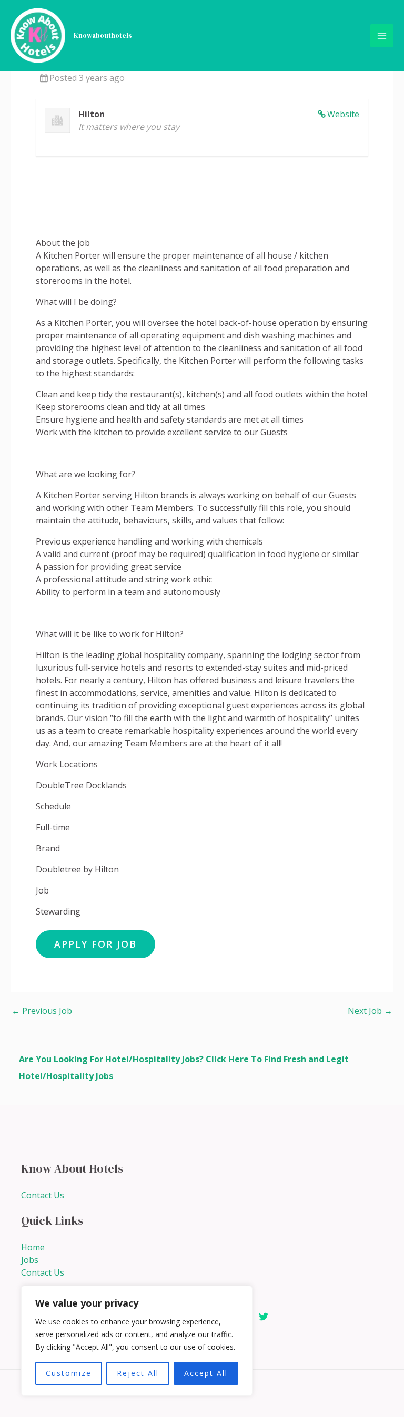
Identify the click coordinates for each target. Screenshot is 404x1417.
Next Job (370, 1011)
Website (343, 114)
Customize (69, 1373)
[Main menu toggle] (381, 35)
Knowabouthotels (103, 35)
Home (33, 1247)
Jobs (29, 1260)
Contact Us (42, 1195)
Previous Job (42, 1011)
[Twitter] (263, 1316)
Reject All (138, 1373)
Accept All (206, 1373)
